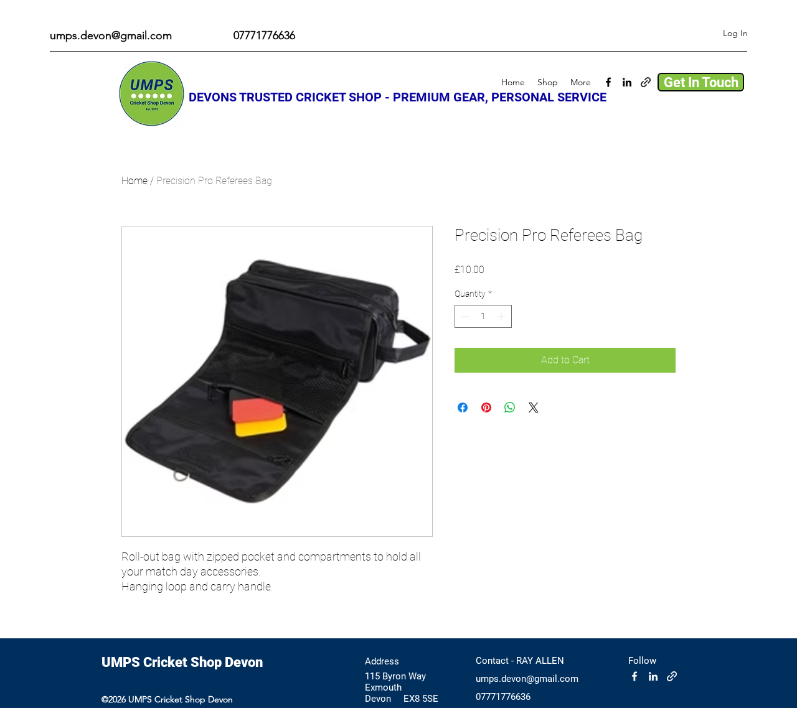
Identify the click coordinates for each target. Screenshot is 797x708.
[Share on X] (533, 407)
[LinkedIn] (627, 82)
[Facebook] (608, 82)
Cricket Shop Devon (203, 662)
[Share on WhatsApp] (509, 407)
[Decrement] (464, 316)
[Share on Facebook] (462, 407)
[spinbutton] (483, 316)
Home (134, 181)
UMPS (122, 662)
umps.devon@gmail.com (111, 35)
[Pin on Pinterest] (486, 407)
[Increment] (502, 316)
